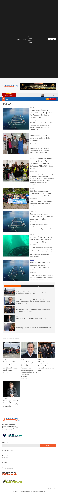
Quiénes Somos (31, 36)
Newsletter (30, 40)
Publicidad (30, 38)
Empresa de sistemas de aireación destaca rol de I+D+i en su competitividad (41, 216)
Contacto (30, 42)
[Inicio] (3, 99)
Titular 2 (17, 307)
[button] (6, 99)
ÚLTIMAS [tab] (8, 286)
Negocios (32, 107)
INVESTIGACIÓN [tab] (43, 286)
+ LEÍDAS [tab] (25, 286)
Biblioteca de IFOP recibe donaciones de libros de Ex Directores (40, 138)
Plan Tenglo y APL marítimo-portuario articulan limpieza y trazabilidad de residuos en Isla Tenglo (10, 366)
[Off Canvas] (2, 39)
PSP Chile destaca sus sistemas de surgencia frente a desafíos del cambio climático (41, 239)
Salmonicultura (33, 211)
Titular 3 (5, 359)
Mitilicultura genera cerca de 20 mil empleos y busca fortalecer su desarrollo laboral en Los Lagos (46, 366)
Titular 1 (17, 316)
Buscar (5, 442)
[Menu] (6, 99)
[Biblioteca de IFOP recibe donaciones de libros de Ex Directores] (16, 143)
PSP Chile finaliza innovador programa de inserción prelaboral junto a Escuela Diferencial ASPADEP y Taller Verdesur (41, 163)
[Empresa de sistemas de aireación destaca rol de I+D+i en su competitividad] (16, 221)
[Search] (45, 98)
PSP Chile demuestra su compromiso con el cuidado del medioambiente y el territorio (41, 193)
